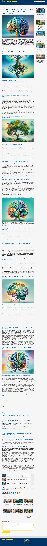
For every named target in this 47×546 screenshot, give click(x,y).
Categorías (19, 3)
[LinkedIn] (13, 493)
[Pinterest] (7, 493)
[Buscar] (44, 1)
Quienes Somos (29, 3)
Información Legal (26, 539)
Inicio (16, 3)
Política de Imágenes (26, 542)
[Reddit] (19, 493)
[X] (5, 493)
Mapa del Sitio (26, 544)
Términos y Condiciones (27, 540)
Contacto (24, 3)
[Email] (17, 493)
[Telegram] (15, 493)
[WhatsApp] (9, 493)
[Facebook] (3, 493)
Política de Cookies (26, 541)
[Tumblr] (11, 493)
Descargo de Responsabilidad (28, 543)
